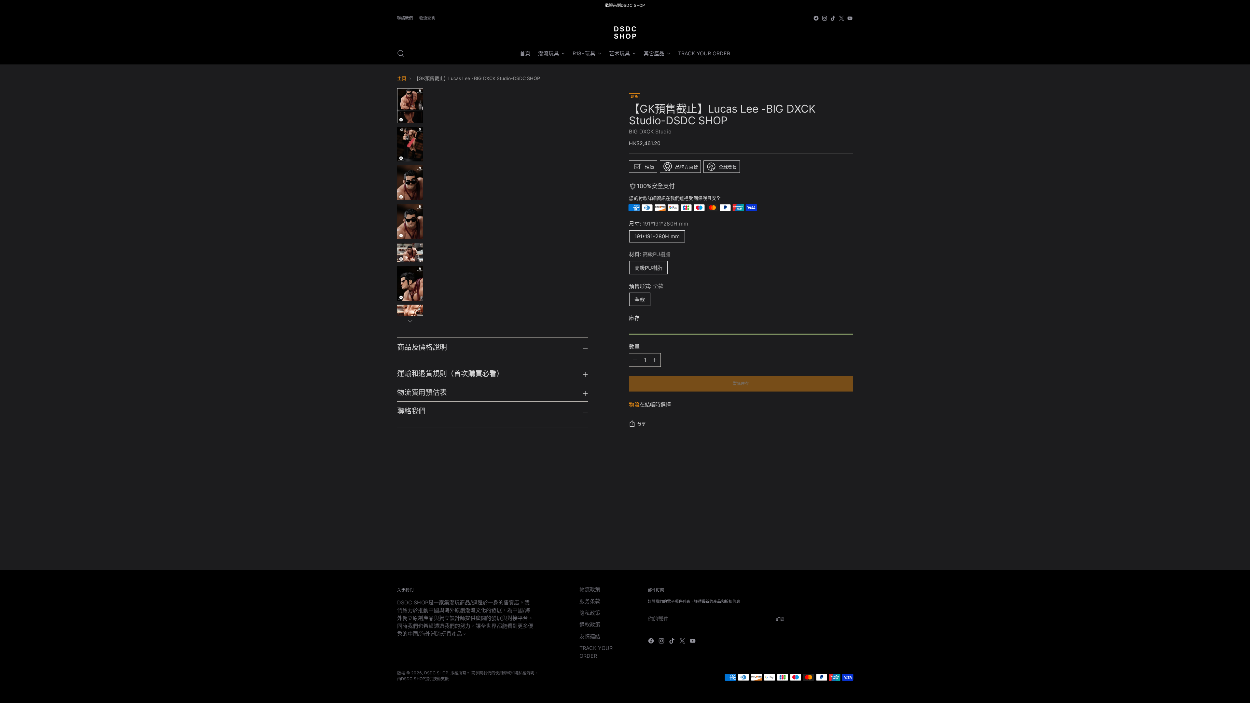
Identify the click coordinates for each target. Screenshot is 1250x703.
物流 (634, 404)
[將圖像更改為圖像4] (410, 221)
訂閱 (780, 619)
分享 (641, 423)
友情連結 (589, 636)
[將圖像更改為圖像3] (410, 182)
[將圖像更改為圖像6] (410, 283)
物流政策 (589, 589)
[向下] (410, 321)
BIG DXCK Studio (650, 131)
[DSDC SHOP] (625, 32)
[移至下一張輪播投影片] (847, 485)
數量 (634, 346)
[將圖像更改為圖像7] (410, 314)
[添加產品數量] (635, 359)
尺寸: (658, 223)
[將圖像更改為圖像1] (410, 105)
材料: (650, 254)
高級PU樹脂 (648, 268)
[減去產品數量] (654, 359)
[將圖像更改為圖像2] (410, 144)
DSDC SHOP (436, 672)
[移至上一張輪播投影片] (832, 485)
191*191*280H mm (657, 236)
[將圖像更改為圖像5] (410, 252)
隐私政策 (589, 613)
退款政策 (589, 624)
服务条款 (589, 601)
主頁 (401, 78)
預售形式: (646, 286)
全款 (639, 299)
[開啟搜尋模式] (400, 53)
